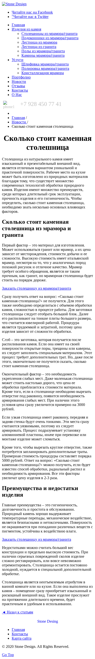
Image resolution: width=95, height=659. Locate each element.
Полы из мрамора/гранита (43, 51)
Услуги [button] (17, 60)
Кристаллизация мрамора (42, 73)
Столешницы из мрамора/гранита (49, 34)
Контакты (20, 90)
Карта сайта (21, 638)
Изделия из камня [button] (26, 29)
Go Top (8, 655)
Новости (19, 81)
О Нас (17, 95)
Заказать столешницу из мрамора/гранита (36, 288)
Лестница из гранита (38, 47)
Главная (18, 25)
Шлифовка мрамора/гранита (45, 64)
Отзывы (18, 86)
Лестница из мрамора (39, 42)
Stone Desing (47, 621)
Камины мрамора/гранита (43, 55)
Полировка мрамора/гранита (45, 68)
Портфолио (21, 77)
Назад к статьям (17, 612)
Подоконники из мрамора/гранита (49, 38)
